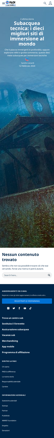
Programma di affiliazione (16, 352)
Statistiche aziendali (9, 401)
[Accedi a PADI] (50, 3)
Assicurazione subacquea (15, 329)
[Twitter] (14, 308)
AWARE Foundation (9, 420)
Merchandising (10, 340)
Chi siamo (5, 367)
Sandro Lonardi (27, 63)
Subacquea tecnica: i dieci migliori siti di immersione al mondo (27, 33)
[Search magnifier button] (49, 275)
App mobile (8, 346)
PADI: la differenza (8, 371)
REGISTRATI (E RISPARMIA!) (27, 301)
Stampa (5, 406)
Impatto (5, 425)
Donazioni (6, 430)
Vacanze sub (8, 335)
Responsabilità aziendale (11, 381)
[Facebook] (19, 308)
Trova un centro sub (12, 318)
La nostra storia (8, 377)
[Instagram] (8, 308)
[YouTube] (25, 308)
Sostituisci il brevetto (13, 323)
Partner (5, 410)
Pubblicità (5, 415)
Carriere (5, 386)
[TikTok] (30, 308)
